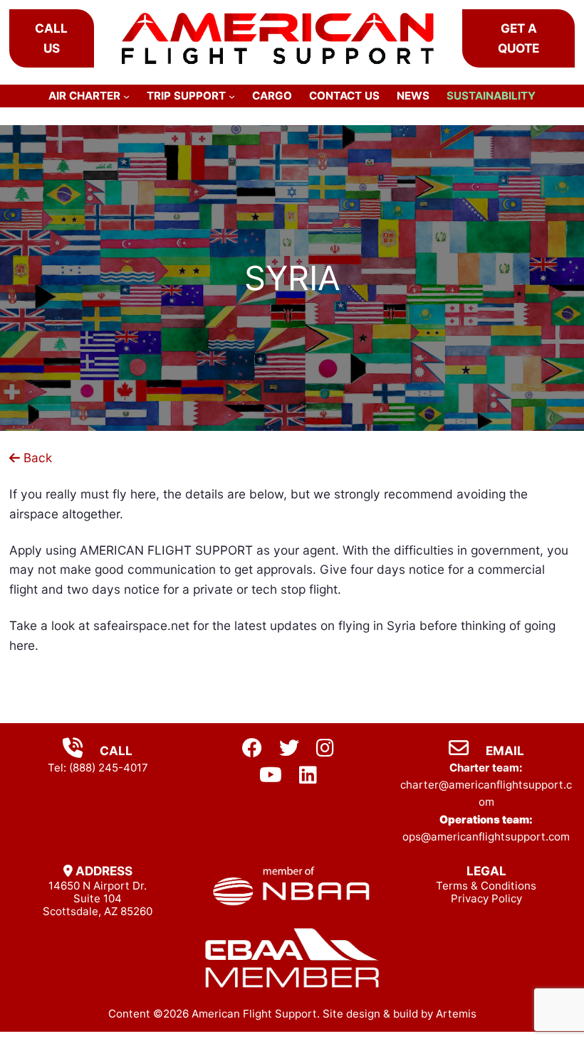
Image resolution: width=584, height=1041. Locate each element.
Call (114, 750)
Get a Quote (518, 38)
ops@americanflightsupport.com (486, 836)
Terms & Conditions (486, 885)
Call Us (51, 38)
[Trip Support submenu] (232, 95)
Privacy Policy (486, 898)
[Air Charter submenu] (126, 95)
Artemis (456, 1013)
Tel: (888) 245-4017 (98, 767)
